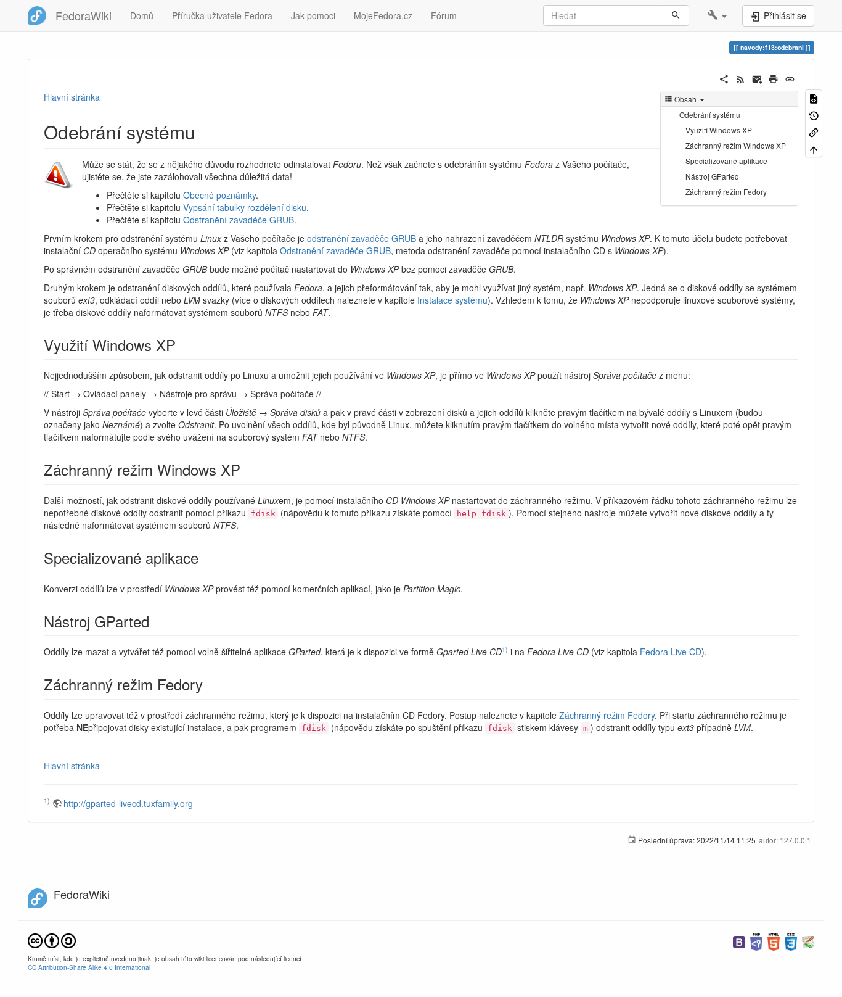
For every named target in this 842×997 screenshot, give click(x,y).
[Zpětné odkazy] (814, 131)
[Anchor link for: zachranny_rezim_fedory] (210, 684)
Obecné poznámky (219, 195)
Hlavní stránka (72, 97)
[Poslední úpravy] (740, 78)
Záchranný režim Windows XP (735, 145)
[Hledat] (676, 15)
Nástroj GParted (712, 176)
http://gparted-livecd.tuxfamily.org (128, 803)
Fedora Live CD (670, 651)
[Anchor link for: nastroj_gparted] (156, 621)
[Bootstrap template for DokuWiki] (739, 940)
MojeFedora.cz (383, 15)
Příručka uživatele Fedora (222, 15)
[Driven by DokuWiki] (808, 940)
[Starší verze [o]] (814, 114)
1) (505, 649)
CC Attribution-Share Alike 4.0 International (89, 967)
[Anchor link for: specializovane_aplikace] (205, 557)
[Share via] (724, 78)
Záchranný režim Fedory (726, 191)
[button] (717, 15)
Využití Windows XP (718, 130)
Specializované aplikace (726, 160)
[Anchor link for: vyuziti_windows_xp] (183, 344)
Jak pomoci (313, 15)
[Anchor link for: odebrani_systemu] (204, 131)
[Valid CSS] (791, 940)
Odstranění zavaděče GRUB (238, 219)
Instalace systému (452, 300)
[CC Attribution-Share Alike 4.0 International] (52, 939)
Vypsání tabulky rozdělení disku (244, 207)
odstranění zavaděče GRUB (361, 238)
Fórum (444, 15)
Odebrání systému (709, 114)
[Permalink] (790, 78)
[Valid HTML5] (773, 940)
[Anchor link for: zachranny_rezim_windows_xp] (247, 469)
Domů (141, 15)
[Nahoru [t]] (814, 148)
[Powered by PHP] (756, 940)
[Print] (773, 78)
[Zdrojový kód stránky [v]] (814, 97)
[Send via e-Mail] (757, 78)
